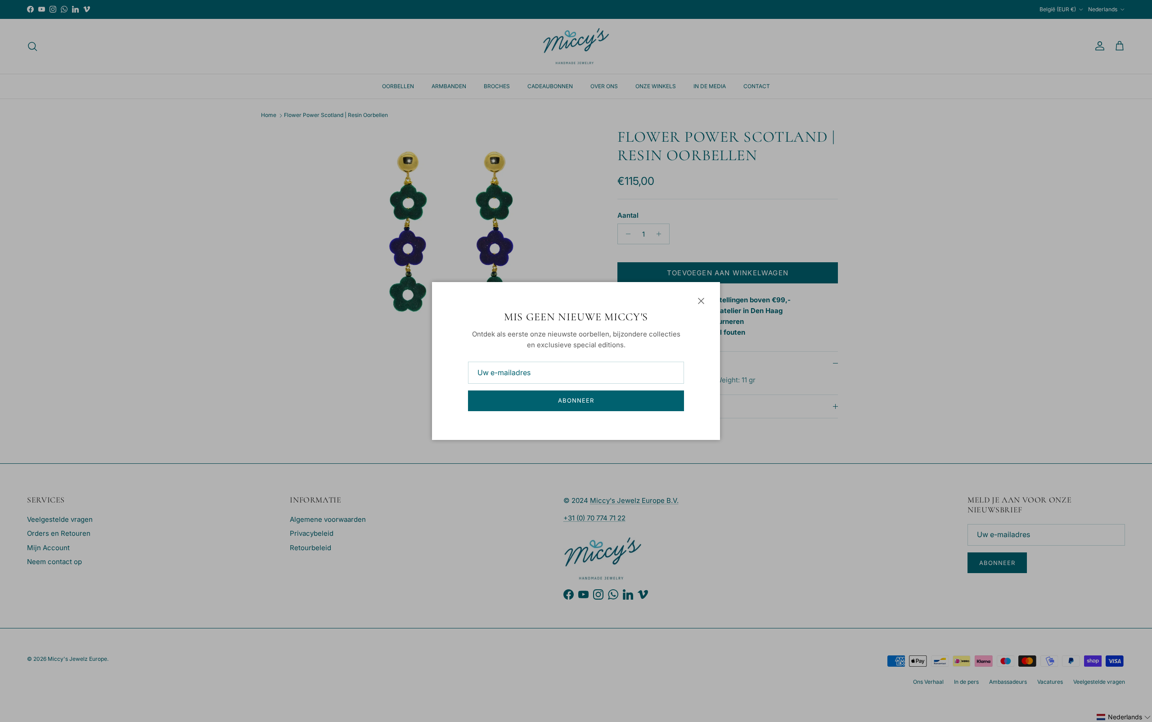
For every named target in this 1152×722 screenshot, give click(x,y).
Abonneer (576, 400)
